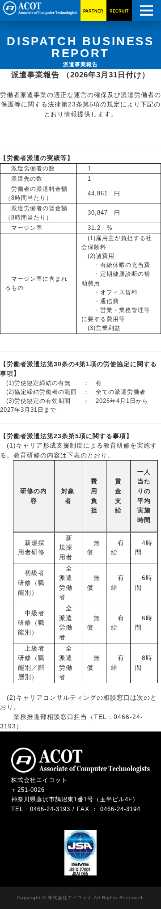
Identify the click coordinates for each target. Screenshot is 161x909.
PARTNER (93, 11)
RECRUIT (119, 11)
